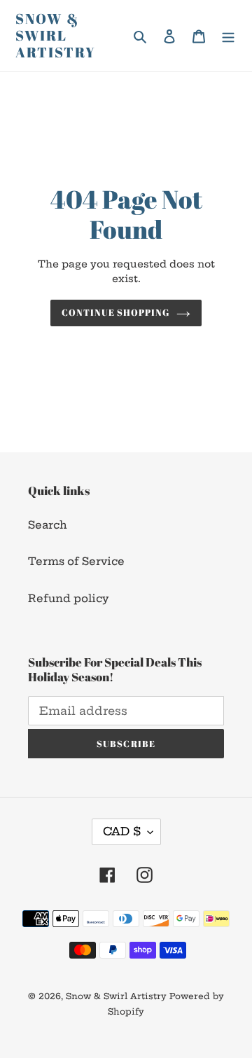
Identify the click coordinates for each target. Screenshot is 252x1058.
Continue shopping (116, 312)
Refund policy (68, 598)
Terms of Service (76, 561)
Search (47, 524)
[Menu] (228, 36)
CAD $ (122, 831)
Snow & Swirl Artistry (55, 36)
